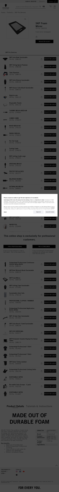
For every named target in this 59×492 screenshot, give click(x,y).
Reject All (38, 211)
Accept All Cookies (50, 211)
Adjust (5, 211)
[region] (29, 205)
